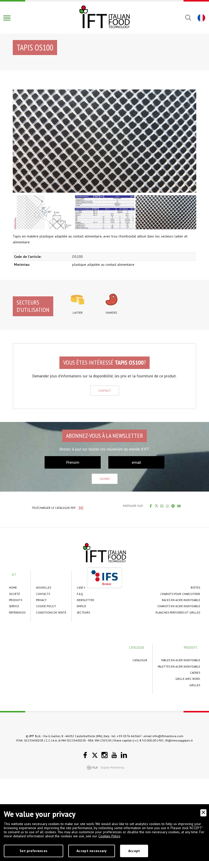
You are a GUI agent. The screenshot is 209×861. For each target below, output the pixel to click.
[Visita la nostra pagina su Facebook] (85, 755)
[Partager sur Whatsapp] (167, 506)
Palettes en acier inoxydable (179, 666)
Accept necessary (91, 851)
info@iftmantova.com (167, 736)
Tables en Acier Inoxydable (180, 660)
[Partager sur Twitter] (156, 506)
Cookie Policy (46, 606)
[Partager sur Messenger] (173, 506)
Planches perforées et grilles (177, 612)
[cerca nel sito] (188, 17)
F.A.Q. (80, 594)
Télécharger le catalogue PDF (54, 508)
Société (14, 594)
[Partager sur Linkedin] (162, 506)
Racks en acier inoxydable (181, 600)
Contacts (43, 594)
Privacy (41, 600)
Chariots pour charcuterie (180, 594)
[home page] (104, 17)
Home (13, 587)
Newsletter (85, 600)
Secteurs (83, 612)
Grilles (194, 685)
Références (17, 612)
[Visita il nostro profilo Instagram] (104, 755)
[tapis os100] (104, 141)
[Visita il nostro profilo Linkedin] (124, 755)
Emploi (81, 606)
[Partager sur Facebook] (151, 506)
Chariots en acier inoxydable (178, 606)
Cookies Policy (109, 836)
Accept (134, 851)
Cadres (195, 672)
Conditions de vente (51, 612)
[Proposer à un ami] (179, 506)
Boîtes (195, 587)
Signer (105, 479)
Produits (15, 600)
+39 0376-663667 (129, 736)
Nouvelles (43, 587)
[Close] (203, 812)
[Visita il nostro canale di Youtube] (114, 755)
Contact (104, 390)
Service (14, 606)
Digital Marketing (112, 767)
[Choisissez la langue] (200, 17)
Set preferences (33, 851)
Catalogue (140, 660)
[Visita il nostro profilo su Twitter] (94, 755)
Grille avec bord (187, 679)
